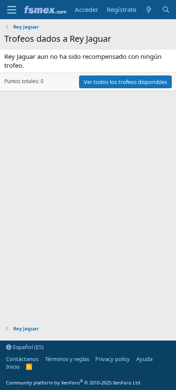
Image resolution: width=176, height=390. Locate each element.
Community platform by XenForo (73, 382)
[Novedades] (149, 9)
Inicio (13, 366)
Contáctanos (22, 359)
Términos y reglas (67, 359)
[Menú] (12, 9)
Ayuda (144, 359)
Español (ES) (28, 347)
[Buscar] (166, 9)
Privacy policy (112, 359)
